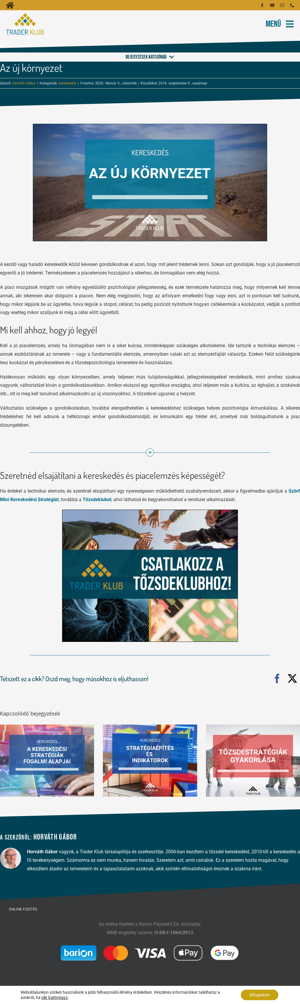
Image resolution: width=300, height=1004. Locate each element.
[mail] (282, 5)
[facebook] (262, 5)
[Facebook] (277, 678)
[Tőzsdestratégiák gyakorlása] (253, 760)
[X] (292, 678)
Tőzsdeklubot (97, 499)
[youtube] (272, 5)
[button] (4, 760)
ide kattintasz (54, 997)
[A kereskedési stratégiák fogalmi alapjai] (47, 760)
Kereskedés (67, 83)
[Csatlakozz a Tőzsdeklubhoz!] (150, 512)
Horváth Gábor (24, 83)
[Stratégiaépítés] (150, 760)
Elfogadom (260, 995)
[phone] (292, 5)
